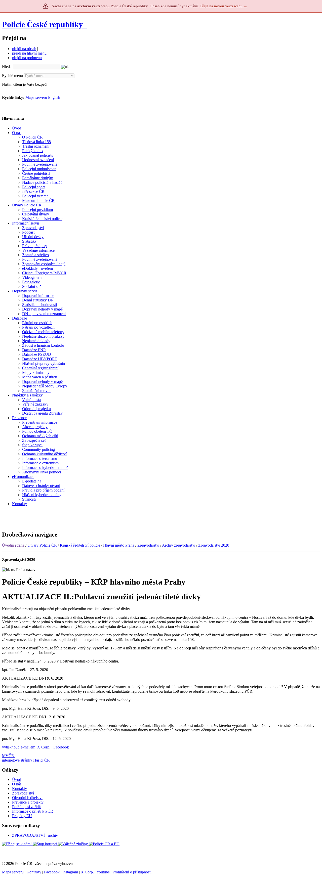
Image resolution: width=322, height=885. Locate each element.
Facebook (61, 747)
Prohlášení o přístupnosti (131, 872)
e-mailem (28, 747)
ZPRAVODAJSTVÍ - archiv (35, 835)
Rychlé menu (12, 75)
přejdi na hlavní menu (29, 53)
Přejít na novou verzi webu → (223, 6)
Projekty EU (22, 816)
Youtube (103, 872)
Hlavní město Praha (118, 545)
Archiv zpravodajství (178, 545)
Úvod (16, 779)
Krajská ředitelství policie (80, 545)
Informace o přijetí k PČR (32, 811)
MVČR (8, 756)
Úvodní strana (13, 545)
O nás (16, 784)
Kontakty (19, 788)
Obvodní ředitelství (27, 797)
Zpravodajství (148, 545)
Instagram (70, 872)
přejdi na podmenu (27, 58)
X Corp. (44, 747)
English (54, 97)
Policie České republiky (42, 24)
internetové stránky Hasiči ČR (26, 760)
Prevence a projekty (28, 802)
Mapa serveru (36, 97)
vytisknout (10, 747)
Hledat (7, 66)
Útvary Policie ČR (42, 545)
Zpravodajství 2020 (213, 545)
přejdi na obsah (24, 49)
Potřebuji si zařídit (26, 807)
